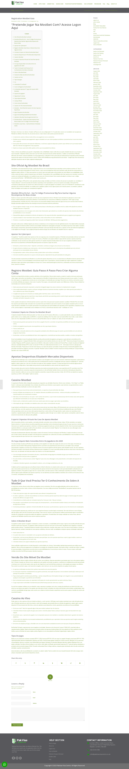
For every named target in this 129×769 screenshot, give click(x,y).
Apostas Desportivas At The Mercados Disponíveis (27, 54)
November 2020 (97, 152)
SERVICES (95, 39)
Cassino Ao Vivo (18, 77)
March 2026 (96, 80)
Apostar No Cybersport (20, 45)
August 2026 (96, 71)
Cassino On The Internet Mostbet (23, 105)
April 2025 (95, 101)
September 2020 (97, 156)
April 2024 (95, 120)
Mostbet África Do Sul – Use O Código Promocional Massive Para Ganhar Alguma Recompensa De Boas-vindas (27, 41)
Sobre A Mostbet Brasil (20, 72)
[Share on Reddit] (70, 663)
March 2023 (96, 144)
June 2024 (95, 116)
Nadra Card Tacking (98, 53)
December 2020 (97, 150)
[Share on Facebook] (16, 663)
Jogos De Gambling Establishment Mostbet (25, 114)
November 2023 (97, 129)
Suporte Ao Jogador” (19, 93)
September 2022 (97, 148)
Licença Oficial (18, 101)
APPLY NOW (96, 22)
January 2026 (96, 84)
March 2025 (96, 103)
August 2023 (96, 135)
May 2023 (95, 141)
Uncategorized (32, 21)
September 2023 (97, 133)
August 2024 (96, 112)
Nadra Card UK (97, 55)
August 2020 (96, 158)
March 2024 (96, 122)
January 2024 (96, 126)
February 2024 (97, 124)
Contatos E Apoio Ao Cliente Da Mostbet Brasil (26, 52)
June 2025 (95, 97)
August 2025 (96, 93)
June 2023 (95, 139)
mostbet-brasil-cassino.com (39, 178)
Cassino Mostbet (18, 57)
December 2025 (97, 86)
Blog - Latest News (17, 10)
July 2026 (95, 73)
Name (34, 692)
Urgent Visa (96, 43)
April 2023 (95, 142)
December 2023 (97, 127)
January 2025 (96, 107)
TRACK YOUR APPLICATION (100, 41)
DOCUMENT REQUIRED (99, 26)
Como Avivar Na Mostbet (21, 103)
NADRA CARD (52, 756)
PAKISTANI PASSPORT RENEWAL (101, 35)
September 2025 (97, 92)
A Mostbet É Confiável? (20, 84)
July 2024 (95, 114)
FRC (94, 31)
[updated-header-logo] (17, 4)
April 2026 (95, 78)
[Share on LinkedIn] (43, 663)
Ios (15, 82)
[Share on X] (25, 663)
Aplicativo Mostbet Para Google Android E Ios (26, 117)
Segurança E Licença (19, 96)
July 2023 (95, 137)
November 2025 (97, 88)
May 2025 (95, 99)
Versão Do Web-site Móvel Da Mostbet (24, 75)
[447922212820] (4, 764)
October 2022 (96, 146)
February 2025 (97, 105)
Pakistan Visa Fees (98, 59)
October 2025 (96, 90)
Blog (94, 24)
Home (95, 33)
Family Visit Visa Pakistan (99, 28)
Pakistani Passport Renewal (100, 61)
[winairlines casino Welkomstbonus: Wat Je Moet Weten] (1, 384)
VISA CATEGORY (97, 44)
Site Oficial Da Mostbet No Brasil (22, 37)
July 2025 (95, 95)
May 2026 (95, 77)
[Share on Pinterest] (34, 663)
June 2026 (95, 75)
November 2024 (97, 110)
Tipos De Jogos (18, 79)
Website (35, 703)
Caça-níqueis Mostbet (20, 98)
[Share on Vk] (61, 663)
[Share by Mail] (79, 663)
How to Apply (52, 743)
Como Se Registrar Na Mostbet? (22, 87)
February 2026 (97, 82)
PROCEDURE (96, 37)
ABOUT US (96, 20)
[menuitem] (35, 4)
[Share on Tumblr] (52, 663)
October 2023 (96, 131)
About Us (51, 746)
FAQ (94, 29)
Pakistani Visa (96, 62)
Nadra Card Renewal (98, 51)
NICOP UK (96, 57)
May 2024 (95, 118)
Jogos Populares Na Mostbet (21, 112)
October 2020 (96, 154)
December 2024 (97, 109)
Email (34, 697)
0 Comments (24, 21)
